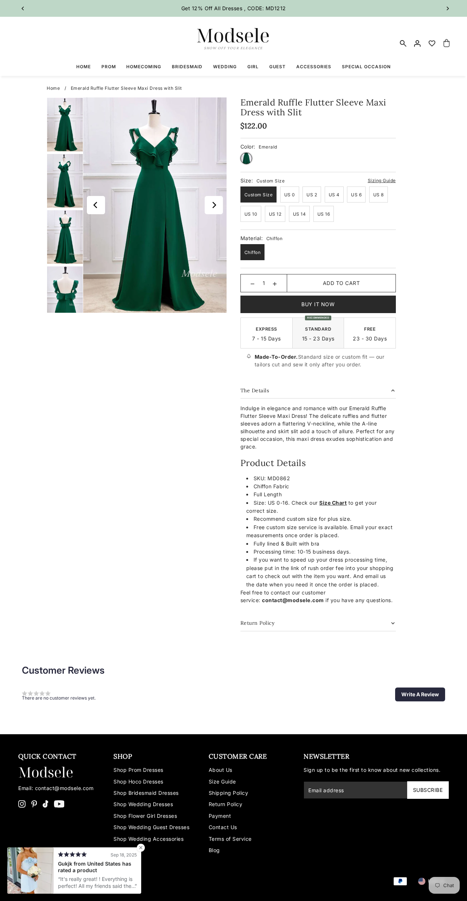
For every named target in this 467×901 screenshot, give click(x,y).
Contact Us (223, 827)
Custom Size (258, 194)
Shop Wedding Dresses (143, 804)
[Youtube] (59, 804)
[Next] (447, 8)
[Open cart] (446, 43)
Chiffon (252, 252)
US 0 (289, 194)
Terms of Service (230, 839)
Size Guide (222, 781)
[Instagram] (22, 804)
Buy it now (318, 304)
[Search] (403, 43)
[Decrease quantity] (252, 283)
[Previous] (23, 8)
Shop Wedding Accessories (148, 839)
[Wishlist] (432, 43)
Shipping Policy (228, 793)
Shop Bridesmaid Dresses (146, 793)
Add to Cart (341, 283)
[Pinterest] (34, 804)
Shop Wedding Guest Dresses (151, 827)
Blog (214, 850)
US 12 (275, 214)
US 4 (334, 194)
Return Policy (226, 804)
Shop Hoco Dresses (138, 781)
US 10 (251, 214)
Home (53, 88)
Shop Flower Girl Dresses (145, 816)
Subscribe (428, 790)
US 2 (311, 194)
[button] (420, 694)
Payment (220, 816)
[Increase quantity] (274, 283)
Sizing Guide (382, 180)
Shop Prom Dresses (138, 770)
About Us (220, 770)
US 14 (299, 214)
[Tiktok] (46, 804)
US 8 (378, 194)
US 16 (323, 214)
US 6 (356, 194)
